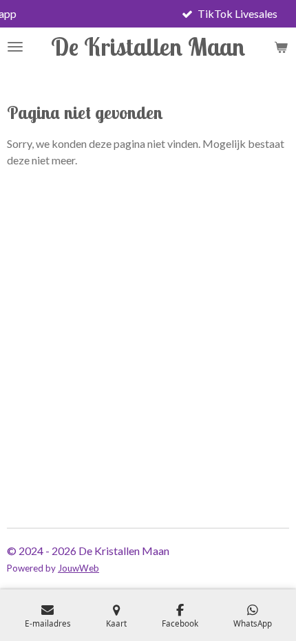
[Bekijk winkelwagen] (281, 47)
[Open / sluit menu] (15, 47)
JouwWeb (78, 568)
